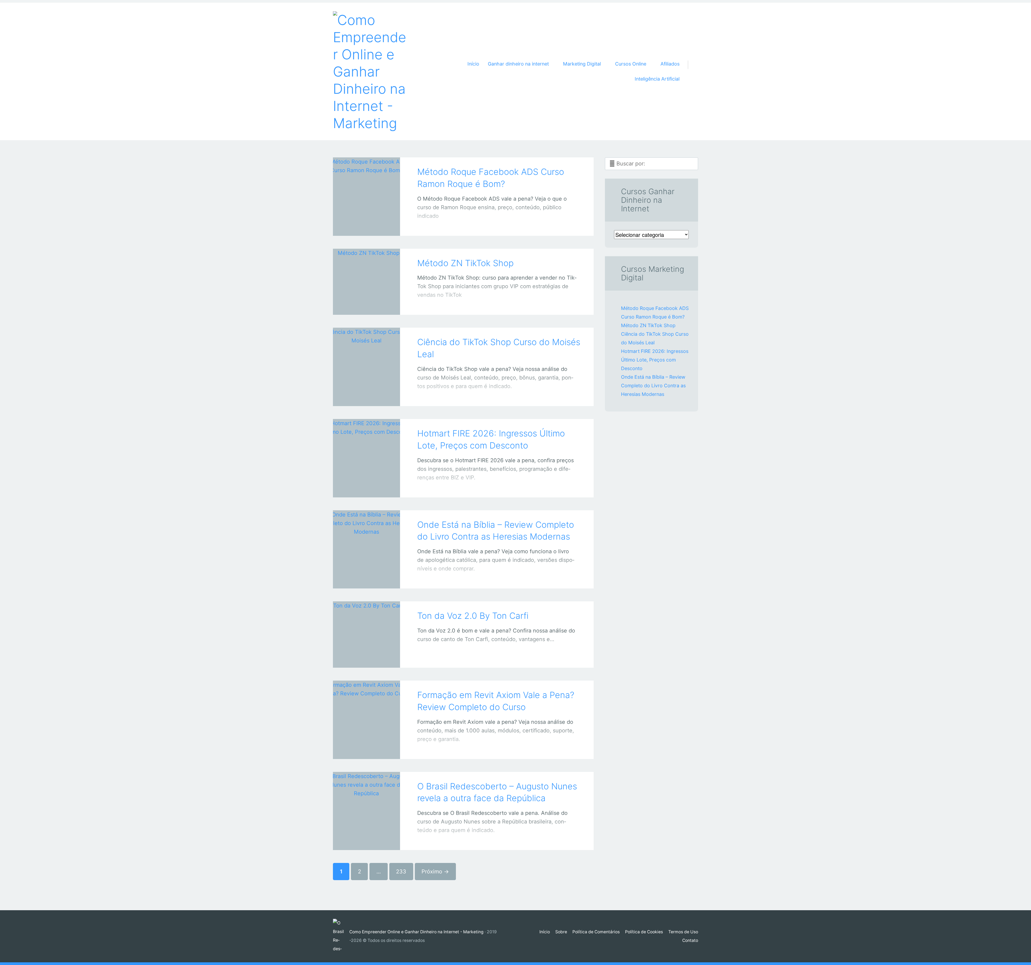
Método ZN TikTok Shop (465, 263)
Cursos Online (360, 658)
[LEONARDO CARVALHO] (373, 225)
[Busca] (691, 58)
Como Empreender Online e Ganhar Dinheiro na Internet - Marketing (416, 931)
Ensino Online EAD (360, 749)
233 (401, 871)
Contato (690, 940)
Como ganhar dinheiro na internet (360, 305)
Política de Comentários (596, 931)
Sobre (561, 931)
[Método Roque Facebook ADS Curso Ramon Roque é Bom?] (366, 189)
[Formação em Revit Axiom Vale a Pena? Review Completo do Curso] (366, 712)
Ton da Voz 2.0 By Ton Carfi (472, 615)
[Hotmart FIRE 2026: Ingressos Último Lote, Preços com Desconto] (366, 451)
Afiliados (670, 64)
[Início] (341, 936)
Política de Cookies (644, 931)
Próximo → (435, 871)
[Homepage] (370, 71)
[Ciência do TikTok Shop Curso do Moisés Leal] (366, 359)
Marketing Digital (360, 396)
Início (473, 64)
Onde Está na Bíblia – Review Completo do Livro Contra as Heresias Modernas (653, 385)
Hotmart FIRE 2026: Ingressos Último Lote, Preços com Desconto (654, 359)
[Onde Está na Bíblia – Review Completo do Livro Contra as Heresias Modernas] (366, 542)
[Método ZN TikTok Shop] (366, 274)
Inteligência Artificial (657, 79)
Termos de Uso (683, 931)
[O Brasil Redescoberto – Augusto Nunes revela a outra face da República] (366, 804)
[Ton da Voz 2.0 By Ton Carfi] (366, 627)
